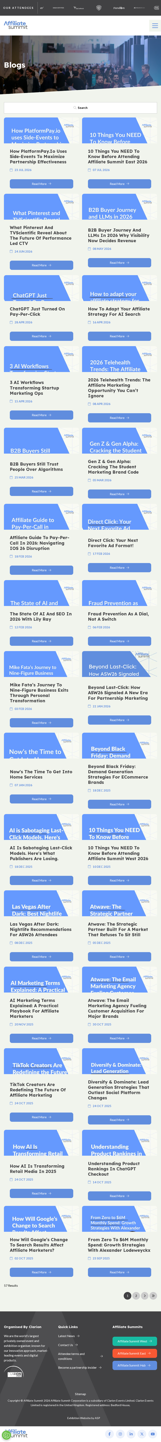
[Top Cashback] (68, 8)
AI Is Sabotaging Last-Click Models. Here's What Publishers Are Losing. (41, 853)
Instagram (120, 1434)
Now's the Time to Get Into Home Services (41, 774)
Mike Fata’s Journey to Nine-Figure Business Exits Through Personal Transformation (39, 692)
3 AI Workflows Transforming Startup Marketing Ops (34, 388)
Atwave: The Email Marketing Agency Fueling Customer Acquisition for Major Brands (117, 1008)
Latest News (66, 1336)
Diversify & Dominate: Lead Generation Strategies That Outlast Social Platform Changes (118, 1090)
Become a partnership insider (77, 1367)
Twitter (141, 1434)
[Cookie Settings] (6, 1435)
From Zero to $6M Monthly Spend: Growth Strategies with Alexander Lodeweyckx (119, 1245)
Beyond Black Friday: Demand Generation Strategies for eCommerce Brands (118, 774)
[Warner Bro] (88, 8)
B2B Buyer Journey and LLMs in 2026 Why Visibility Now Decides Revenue (118, 235)
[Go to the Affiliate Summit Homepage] (16, 29)
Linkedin (131, 1434)
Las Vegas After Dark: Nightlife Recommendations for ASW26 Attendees (40, 929)
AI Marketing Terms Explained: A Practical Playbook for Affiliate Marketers (34, 1008)
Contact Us (65, 1345)
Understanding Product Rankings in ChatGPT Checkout (114, 1169)
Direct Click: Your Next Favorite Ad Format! (113, 543)
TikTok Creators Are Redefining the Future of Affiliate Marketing (38, 1090)
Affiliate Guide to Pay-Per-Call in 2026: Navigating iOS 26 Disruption (39, 543)
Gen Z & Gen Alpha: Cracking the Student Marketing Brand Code (113, 467)
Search (83, 107)
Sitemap (80, 1394)
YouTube (152, 1434)
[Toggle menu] (155, 26)
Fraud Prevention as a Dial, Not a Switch (118, 616)
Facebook (109, 1434)
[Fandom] (108, 8)
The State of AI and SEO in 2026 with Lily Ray (41, 616)
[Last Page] (153, 1296)
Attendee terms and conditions (71, 1356)
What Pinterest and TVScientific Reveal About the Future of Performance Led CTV (40, 235)
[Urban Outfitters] (48, 8)
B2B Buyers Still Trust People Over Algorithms (36, 466)
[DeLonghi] (149, 8)
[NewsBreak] (129, 8)
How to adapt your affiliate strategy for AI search (119, 311)
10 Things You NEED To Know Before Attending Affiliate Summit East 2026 (117, 156)
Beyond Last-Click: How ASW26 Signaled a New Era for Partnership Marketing (118, 693)
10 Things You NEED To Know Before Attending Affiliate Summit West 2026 (118, 853)
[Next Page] (145, 1296)
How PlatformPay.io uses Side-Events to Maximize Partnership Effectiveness (38, 156)
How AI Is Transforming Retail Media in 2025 (37, 1168)
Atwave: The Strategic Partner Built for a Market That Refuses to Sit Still (118, 929)
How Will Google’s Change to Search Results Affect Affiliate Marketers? (39, 1245)
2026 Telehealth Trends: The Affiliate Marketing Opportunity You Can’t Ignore (119, 387)
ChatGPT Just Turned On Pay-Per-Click (37, 311)
